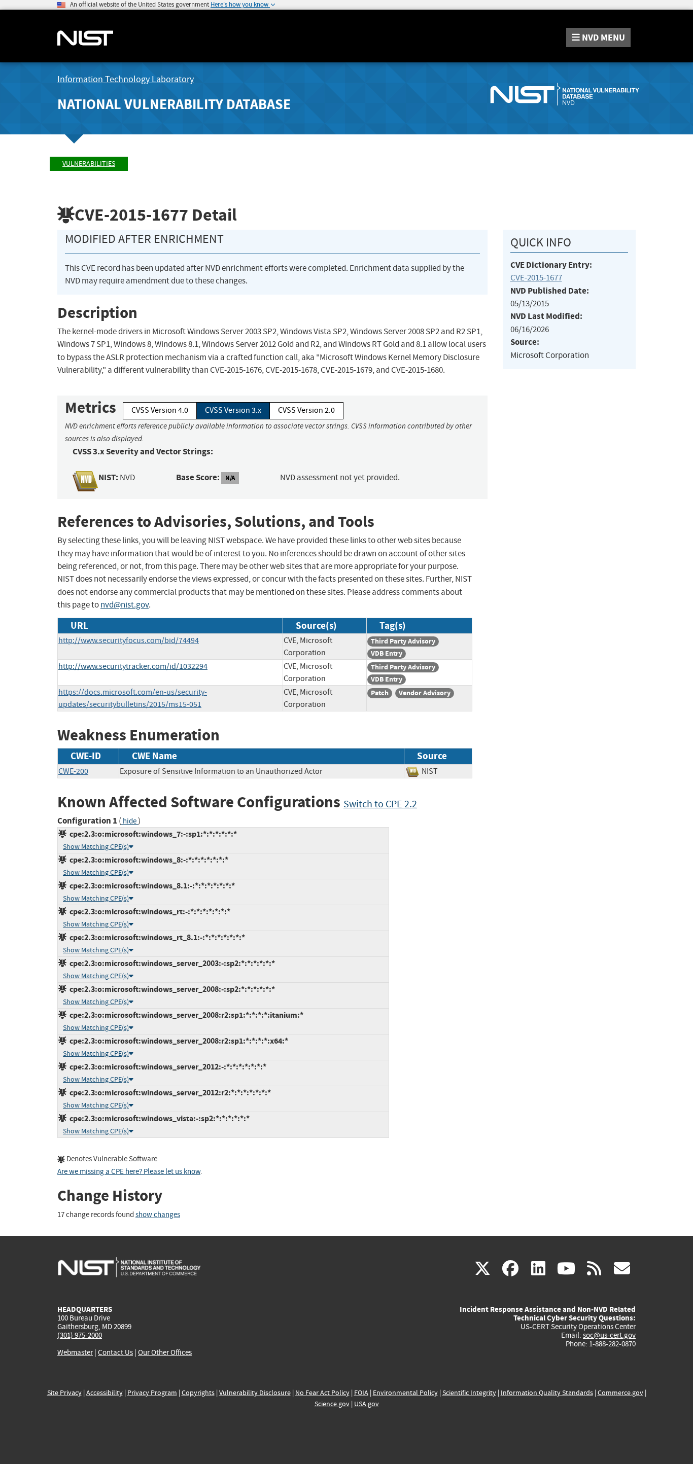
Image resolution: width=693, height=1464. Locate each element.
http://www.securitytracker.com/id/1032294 (132, 666)
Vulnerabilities (88, 163)
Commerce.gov (620, 1393)
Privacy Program (152, 1393)
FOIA (361, 1393)
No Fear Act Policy (322, 1393)
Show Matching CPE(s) (96, 846)
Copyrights (198, 1393)
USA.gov (366, 1404)
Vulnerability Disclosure (255, 1393)
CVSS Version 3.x (233, 410)
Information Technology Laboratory (125, 79)
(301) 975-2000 (79, 1335)
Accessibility (104, 1393)
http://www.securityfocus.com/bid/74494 (128, 640)
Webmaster (75, 1352)
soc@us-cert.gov (609, 1335)
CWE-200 (73, 771)
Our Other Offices (165, 1352)
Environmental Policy (405, 1393)
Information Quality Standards (547, 1393)
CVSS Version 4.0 (159, 410)
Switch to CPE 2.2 (380, 804)
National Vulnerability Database (174, 104)
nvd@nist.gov (124, 604)
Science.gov (332, 1404)
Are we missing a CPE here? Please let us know (128, 1171)
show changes (157, 1215)
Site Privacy (64, 1393)
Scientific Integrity (469, 1393)
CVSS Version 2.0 (306, 410)
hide (129, 821)
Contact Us (115, 1352)
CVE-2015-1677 (536, 277)
